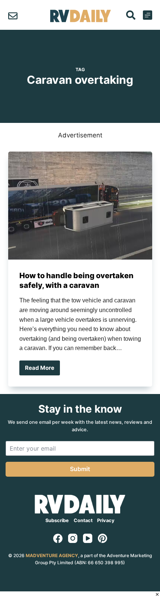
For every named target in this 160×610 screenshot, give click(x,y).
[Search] (130, 15)
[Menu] (147, 15)
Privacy (106, 520)
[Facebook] (58, 538)
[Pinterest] (102, 538)
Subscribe (57, 520)
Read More (42, 369)
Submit (80, 469)
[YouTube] (87, 538)
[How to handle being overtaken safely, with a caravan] (80, 206)
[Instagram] (72, 538)
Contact (83, 520)
